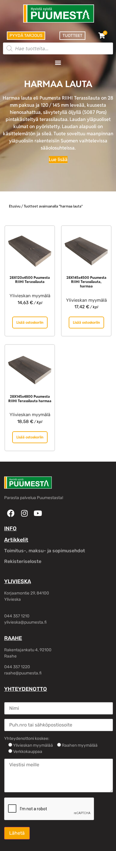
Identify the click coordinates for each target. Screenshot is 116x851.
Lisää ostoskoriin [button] (29, 322)
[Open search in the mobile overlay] (58, 48)
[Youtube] (37, 513)
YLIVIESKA (17, 581)
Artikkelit (16, 540)
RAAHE (13, 638)
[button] (58, 62)
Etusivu (15, 206)
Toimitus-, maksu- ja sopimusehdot (44, 550)
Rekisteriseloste (22, 561)
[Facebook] (11, 513)
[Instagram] (24, 513)
